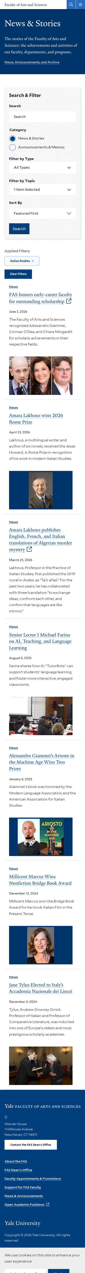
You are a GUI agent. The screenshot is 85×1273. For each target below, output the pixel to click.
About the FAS (16, 1161)
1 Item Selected (27, 189)
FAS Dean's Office (18, 1170)
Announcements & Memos (41, 147)
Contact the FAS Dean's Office (30, 1144)
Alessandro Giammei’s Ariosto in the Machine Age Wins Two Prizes (41, 762)
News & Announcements (24, 1196)
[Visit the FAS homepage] (42, 1108)
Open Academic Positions (24, 1204)
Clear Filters (18, 274)
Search (15, 106)
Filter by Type (21, 159)
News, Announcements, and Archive (32, 62)
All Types (22, 167)
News (13, 286)
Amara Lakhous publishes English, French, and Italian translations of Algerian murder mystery (40, 540)
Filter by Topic (22, 181)
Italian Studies (20, 261)
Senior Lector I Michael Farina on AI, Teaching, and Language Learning (40, 641)
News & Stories (31, 138)
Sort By (15, 203)
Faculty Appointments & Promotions (33, 1178)
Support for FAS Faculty (23, 1187)
